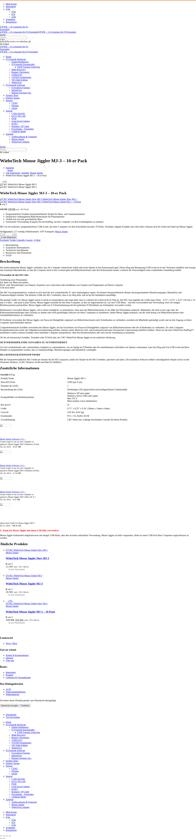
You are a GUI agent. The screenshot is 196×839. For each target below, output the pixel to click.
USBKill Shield (18, 131)
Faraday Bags (12, 95)
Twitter (12, 240)
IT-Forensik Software (15, 85)
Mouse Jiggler (17, 139)
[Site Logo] (14, 29)
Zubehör (9, 134)
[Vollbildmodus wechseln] (4, 835)
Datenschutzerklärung (16, 692)
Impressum (11, 672)
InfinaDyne (16, 90)
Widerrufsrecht (12, 694)
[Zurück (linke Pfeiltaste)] (1, 838)
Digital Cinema (13, 98)
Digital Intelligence (20, 62)
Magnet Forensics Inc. (21, 93)
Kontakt (9, 675)
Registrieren (11, 22)
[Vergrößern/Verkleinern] (1, 835)
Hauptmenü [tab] (11, 714)
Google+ (29, 240)
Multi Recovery (18, 69)
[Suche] (30, 150)
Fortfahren (25, 706)
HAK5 (14, 124)
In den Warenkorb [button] (16, 569)
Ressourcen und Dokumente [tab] (18, 253)
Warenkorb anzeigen (9, 706)
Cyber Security (18, 113)
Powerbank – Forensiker (22, 129)
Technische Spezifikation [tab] (17, 250)
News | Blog (11, 643)
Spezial (9, 111)
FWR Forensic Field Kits (28, 67)
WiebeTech (16, 82)
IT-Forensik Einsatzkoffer (23, 64)
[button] (3, 34)
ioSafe (14, 108)
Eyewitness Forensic (20, 87)
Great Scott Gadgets (20, 121)
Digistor (15, 105)
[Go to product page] (101, 550)
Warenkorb (11, 6)
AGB (8, 689)
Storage (9, 100)
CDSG (14, 103)
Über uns (10, 660)
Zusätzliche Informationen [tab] (17, 247)
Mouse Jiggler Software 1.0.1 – (13, 439)
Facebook (4, 240)
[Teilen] (7, 835)
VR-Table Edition (19, 80)
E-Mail (37, 240)
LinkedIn (21, 240)
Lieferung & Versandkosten (18, 677)
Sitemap (9, 658)
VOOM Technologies (21, 77)
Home (8, 56)
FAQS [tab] (9, 255)
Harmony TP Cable (20, 126)
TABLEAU (16, 75)
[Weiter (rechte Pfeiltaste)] (4, 838)
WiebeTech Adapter (20, 142)
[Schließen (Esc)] (10, 835)
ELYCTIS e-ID (18, 116)
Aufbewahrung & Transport (24, 136)
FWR (14, 118)
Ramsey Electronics (20, 72)
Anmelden (10, 19)
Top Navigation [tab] (13, 717)
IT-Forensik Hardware (16, 59)
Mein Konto (11, 4)
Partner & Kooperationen (17, 655)
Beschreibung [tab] (12, 245)
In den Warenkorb (8, 237)
